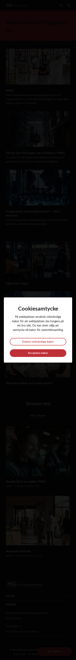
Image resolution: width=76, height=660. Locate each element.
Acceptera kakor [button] (38, 353)
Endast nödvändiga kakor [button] (38, 342)
